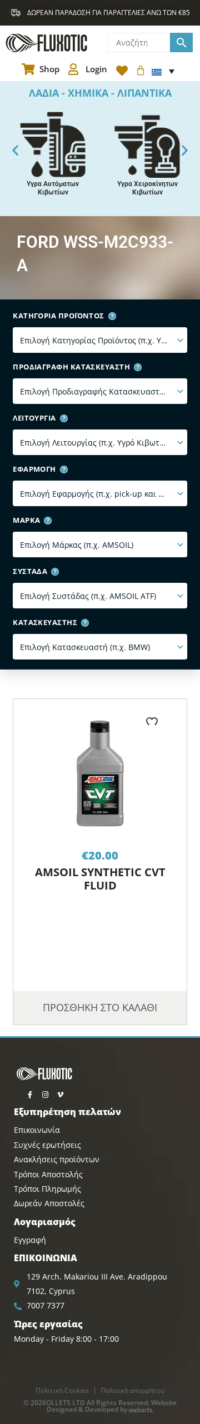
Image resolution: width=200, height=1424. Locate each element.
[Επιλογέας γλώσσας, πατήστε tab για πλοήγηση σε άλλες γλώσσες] (162, 71)
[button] (15, 150)
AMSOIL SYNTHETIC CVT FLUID (100, 879)
